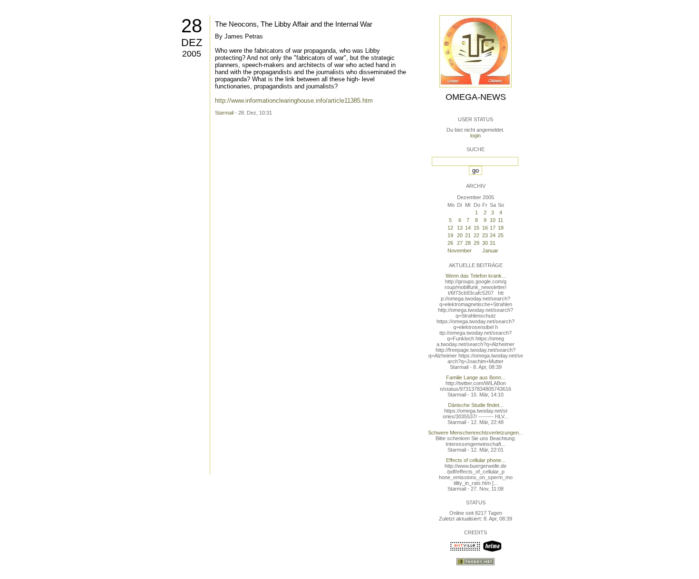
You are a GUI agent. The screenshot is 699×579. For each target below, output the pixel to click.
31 (492, 243)
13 (460, 228)
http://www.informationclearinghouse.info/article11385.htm (294, 100)
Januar (490, 250)
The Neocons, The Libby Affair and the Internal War (293, 24)
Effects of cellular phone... (475, 460)
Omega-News (476, 97)
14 (468, 228)
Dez (191, 42)
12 (450, 228)
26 (450, 243)
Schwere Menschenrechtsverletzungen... (475, 432)
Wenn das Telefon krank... (476, 276)
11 (500, 220)
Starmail (224, 113)
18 (501, 228)
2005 (191, 53)
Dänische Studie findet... (476, 405)
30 (485, 243)
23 (485, 235)
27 (460, 243)
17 (492, 228)
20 (460, 235)
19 (450, 235)
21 (468, 235)
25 (501, 235)
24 (492, 235)
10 (492, 220)
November (459, 250)
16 (485, 228)
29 (476, 243)
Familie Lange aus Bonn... (475, 377)
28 (191, 25)
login (475, 135)
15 (476, 228)
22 (476, 235)
